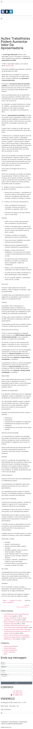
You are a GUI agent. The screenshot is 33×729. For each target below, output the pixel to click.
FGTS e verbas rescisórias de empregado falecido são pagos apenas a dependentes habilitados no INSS (17, 637)
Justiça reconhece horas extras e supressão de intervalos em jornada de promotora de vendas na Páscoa (17, 631)
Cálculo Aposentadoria (11, 646)
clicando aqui (9, 65)
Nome (3, 662)
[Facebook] (3, 12)
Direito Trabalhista (9, 652)
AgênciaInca (14, 727)
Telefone (3, 666)
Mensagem (4, 674)
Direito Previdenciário (10, 650)
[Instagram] (7, 12)
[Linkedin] (11, 12)
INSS (5, 654)
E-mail (3, 670)
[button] (16, 15)
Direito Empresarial (10, 648)
